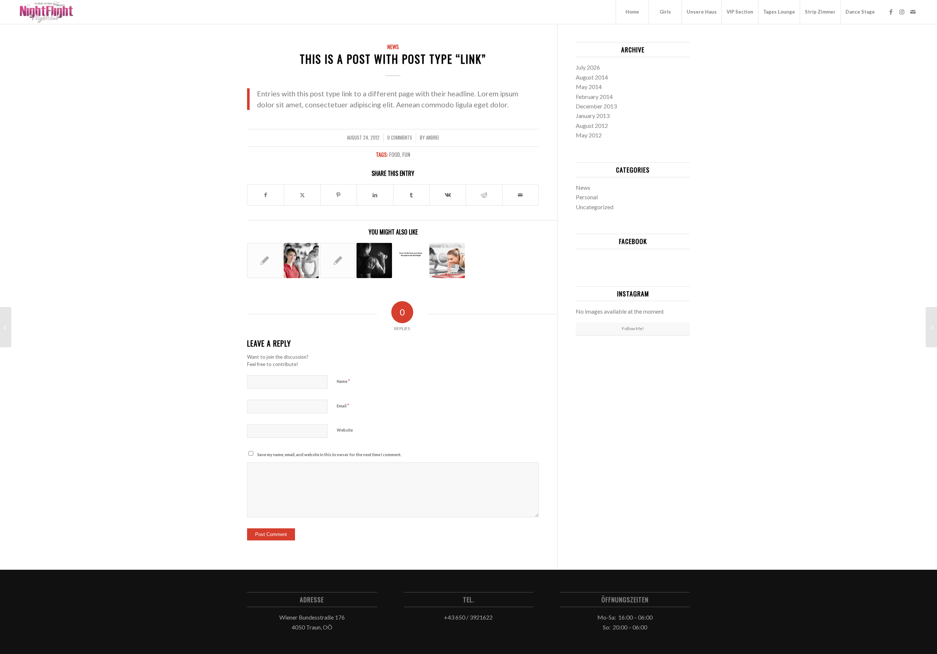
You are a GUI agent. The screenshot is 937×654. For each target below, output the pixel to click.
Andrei (432, 137)
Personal (587, 196)
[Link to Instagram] (901, 11)
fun (406, 154)
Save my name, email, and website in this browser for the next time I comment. (329, 454)
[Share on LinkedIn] (375, 195)
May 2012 (589, 135)
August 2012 (592, 125)
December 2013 (596, 106)
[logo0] (46, 12)
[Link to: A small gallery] (447, 260)
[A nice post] (5, 327)
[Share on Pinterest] (338, 195)
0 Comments (399, 137)
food (394, 154)
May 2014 (589, 86)
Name (343, 381)
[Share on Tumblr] (411, 195)
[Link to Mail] (912, 11)
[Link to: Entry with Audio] (411, 254)
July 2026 (588, 67)
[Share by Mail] (520, 195)
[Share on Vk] (448, 195)
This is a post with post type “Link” (393, 59)
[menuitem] (632, 12)
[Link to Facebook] (890, 11)
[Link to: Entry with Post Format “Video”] (374, 260)
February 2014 (594, 96)
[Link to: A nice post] (265, 260)
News (393, 47)
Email (343, 406)
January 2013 (592, 115)
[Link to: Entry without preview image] (337, 260)
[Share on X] (302, 195)
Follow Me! (633, 328)
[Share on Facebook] (265, 195)
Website (345, 430)
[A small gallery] (931, 327)
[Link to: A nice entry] (301, 260)
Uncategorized (594, 206)
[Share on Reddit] (484, 195)
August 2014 (592, 77)
